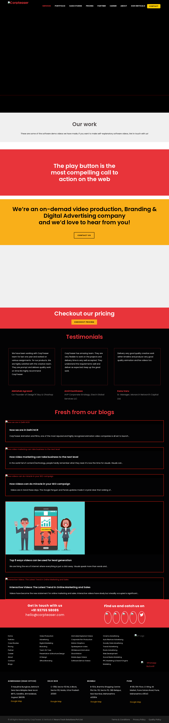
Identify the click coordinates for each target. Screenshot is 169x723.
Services (46, 6)
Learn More (25, 291)
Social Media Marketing (112, 657)
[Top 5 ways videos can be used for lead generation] (84, 528)
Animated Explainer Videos (82, 636)
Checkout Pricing (84, 322)
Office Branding (46, 661)
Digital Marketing (46, 643)
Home (10, 636)
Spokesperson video (79, 646)
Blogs (10, 664)
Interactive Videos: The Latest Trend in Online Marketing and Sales (50, 587)
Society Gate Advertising (113, 643)
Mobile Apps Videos (79, 657)
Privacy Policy (139, 719)
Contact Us (84, 235)
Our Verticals (138, 6)
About (124, 6)
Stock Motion (76, 653)
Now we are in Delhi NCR (24, 430)
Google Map (16, 701)
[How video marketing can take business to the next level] (84, 449)
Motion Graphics (78, 643)
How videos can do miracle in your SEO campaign (40, 483)
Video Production (46, 636)
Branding (43, 646)
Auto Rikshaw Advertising (113, 639)
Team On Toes (45, 650)
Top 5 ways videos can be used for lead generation (41, 560)
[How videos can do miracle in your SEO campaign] (84, 476)
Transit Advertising (110, 646)
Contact (153, 6)
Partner (101, 6)
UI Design (43, 657)
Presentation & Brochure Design (52, 653)
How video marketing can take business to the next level (44, 457)
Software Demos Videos (80, 661)
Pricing (89, 6)
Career (113, 6)
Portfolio (60, 6)
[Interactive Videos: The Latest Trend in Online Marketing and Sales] (84, 579)
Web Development (110, 653)
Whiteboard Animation (80, 650)
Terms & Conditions (121, 719)
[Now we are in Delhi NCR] (84, 422)
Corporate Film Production (81, 639)
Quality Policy (155, 719)
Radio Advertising (110, 650)
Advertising (44, 639)
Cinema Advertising (111, 636)
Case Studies (75, 6)
